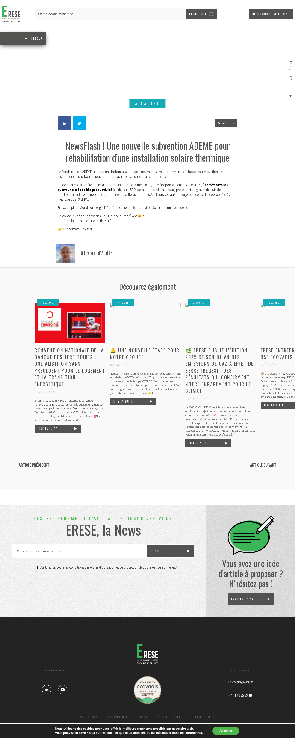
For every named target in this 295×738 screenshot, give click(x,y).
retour (37, 38)
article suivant (263, 465)
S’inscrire (158, 551)
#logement (187, 194)
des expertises (117, 717)
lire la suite (48, 428)
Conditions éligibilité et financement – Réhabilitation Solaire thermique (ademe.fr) (136, 207)
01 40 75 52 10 (242, 695)
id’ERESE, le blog (202, 717)
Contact (143, 717)
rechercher (198, 14)
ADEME (87, 171)
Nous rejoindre (169, 717)
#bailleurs (157, 194)
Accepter (225, 731)
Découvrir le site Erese (270, 14)
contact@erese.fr (80, 229)
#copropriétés (217, 194)
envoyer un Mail (243, 599)
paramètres (193, 733)
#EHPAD (84, 199)
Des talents (88, 717)
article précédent (34, 465)
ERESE (105, 216)
